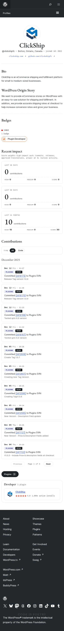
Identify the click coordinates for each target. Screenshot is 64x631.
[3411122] (20, 452)
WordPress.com (13, 569)
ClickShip (20, 492)
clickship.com (16, 56)
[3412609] (21, 354)
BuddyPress (11, 585)
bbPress (9, 580)
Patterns (37, 534)
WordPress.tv (12, 559)
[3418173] (21, 276)
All (12, 250)
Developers (9, 554)
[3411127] (20, 432)
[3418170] (21, 295)
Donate (38, 554)
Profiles (6, 13)
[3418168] (21, 315)
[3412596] (21, 393)
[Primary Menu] (57, 13)
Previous (17, 464)
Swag (37, 559)
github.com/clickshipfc (40, 56)
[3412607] (21, 373)
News (6, 524)
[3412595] (21, 413)
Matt (7, 574)
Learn (6, 544)
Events (36, 549)
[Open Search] (50, 4)
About (6, 518)
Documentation (11, 549)
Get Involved (40, 544)
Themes (37, 524)
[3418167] (21, 334)
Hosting (7, 529)
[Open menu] (59, 4)
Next (48, 464)
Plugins (9, 474)
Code (20, 250)
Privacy (7, 534)
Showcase (38, 518)
